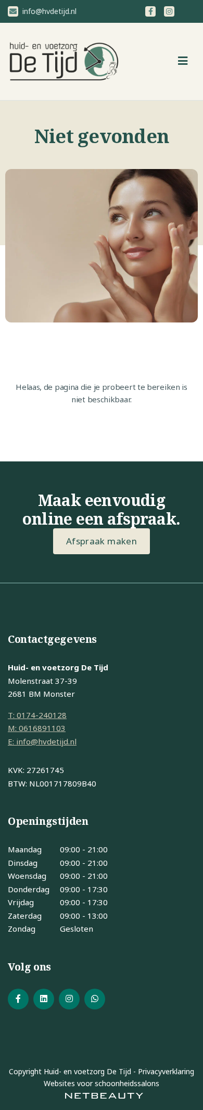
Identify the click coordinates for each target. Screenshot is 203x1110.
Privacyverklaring (166, 1071)
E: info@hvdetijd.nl (42, 741)
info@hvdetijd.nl (48, 11)
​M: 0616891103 (37, 728)
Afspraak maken (101, 541)
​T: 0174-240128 (37, 715)
